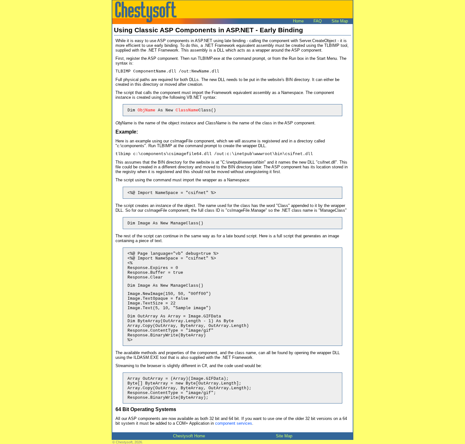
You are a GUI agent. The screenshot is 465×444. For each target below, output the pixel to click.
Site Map (340, 21)
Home (298, 21)
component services (233, 423)
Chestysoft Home (189, 436)
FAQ (317, 21)
